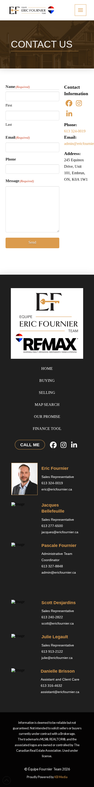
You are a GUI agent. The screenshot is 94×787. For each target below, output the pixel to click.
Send (32, 242)
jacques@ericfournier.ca (59, 532)
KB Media (60, 777)
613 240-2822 (52, 617)
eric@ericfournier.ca (56, 489)
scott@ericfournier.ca (57, 623)
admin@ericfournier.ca (58, 572)
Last (9, 124)
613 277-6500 (52, 526)
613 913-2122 (52, 651)
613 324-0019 (75, 131)
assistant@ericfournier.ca (60, 692)
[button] (80, 10)
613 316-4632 (51, 686)
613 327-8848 (52, 566)
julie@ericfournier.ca (57, 658)
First (9, 105)
